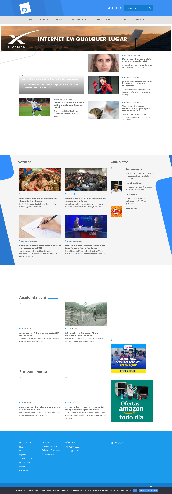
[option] (86, 38)
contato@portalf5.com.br (75, 451)
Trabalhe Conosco (49, 446)
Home (30, 20)
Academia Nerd (79, 20)
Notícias (44, 20)
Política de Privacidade (51, 450)
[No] (169, 490)
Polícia (122, 20)
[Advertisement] (86, 137)
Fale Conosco (47, 442)
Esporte (60, 20)
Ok (135, 490)
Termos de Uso (48, 454)
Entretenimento (103, 20)
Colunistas (139, 20)
